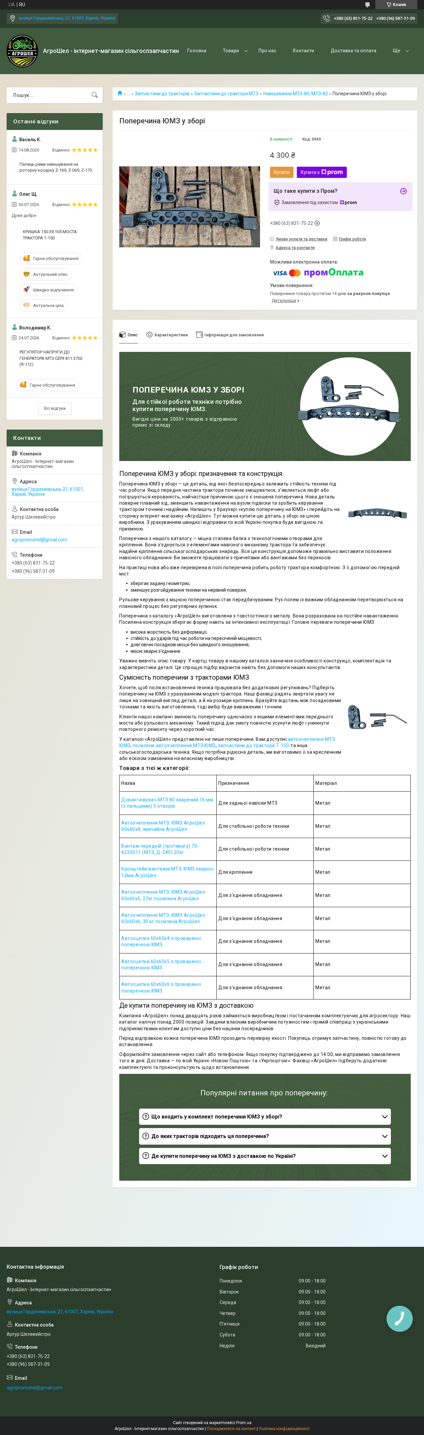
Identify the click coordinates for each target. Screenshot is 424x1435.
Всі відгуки (55, 408)
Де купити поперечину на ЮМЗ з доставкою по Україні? (223, 1156)
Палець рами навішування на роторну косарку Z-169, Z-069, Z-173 (56, 167)
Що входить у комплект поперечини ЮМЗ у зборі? (216, 1117)
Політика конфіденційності (284, 1428)
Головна (196, 50)
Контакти (303, 50)
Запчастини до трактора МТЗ (226, 93)
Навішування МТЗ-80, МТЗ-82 (295, 93)
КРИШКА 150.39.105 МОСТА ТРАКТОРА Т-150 (50, 234)
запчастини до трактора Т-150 (253, 745)
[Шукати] (95, 95)
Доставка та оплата (353, 50)
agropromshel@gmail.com (39, 539)
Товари (231, 50)
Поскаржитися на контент (231, 1428)
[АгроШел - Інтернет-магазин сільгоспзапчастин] (22, 51)
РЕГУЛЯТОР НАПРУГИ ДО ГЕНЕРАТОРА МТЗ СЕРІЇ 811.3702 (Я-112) (51, 358)
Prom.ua (243, 1422)
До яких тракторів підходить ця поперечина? (210, 1136)
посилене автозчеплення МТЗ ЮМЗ (174, 745)
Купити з (310, 172)
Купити (282, 172)
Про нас (267, 50)
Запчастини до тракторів (162, 93)
